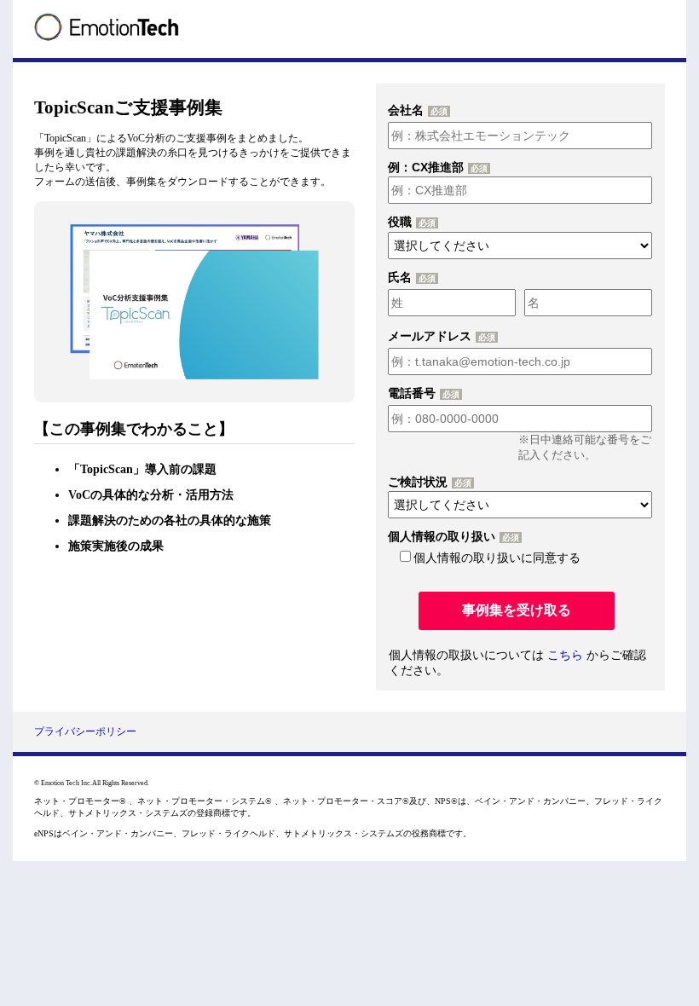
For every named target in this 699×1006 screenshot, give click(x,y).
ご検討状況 (418, 482)
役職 (400, 221)
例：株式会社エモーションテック (526, 111)
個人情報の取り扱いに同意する (497, 557)
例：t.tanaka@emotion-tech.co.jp (526, 337)
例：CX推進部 (426, 167)
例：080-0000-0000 (526, 394)
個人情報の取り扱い (441, 536)
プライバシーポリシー (85, 731)
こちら (565, 655)
